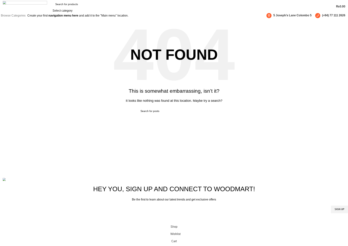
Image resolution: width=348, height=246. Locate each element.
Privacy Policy (197, 219)
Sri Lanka (183, 150)
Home (239, 150)
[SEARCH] (92, 6)
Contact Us (242, 164)
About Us (241, 157)
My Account (242, 171)
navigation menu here (63, 15)
